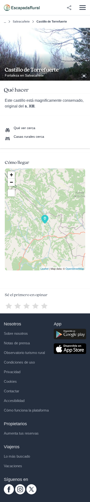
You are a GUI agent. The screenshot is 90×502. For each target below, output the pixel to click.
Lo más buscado (17, 456)
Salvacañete (21, 21)
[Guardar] (85, 33)
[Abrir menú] (82, 7)
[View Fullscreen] (11, 193)
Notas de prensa (17, 343)
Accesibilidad (14, 401)
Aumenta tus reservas (21, 433)
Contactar (11, 391)
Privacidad (12, 372)
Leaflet (44, 268)
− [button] (11, 182)
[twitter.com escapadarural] (31, 493)
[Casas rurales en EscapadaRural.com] (22, 8)
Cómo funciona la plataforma (26, 410)
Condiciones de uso (19, 362)
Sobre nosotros (16, 333)
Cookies (10, 381)
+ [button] (11, 175)
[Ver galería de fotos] (84, 75)
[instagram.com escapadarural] (20, 493)
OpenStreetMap (75, 268)
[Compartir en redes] (69, 7)
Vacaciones (13, 466)
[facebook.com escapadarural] (9, 493)
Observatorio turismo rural (24, 353)
